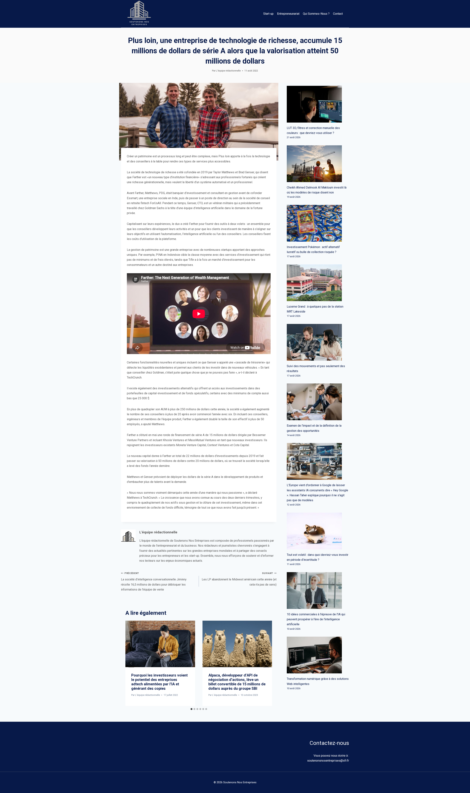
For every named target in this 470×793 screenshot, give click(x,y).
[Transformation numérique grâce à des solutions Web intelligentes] (318, 655)
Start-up (268, 13)
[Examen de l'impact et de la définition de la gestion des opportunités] (318, 401)
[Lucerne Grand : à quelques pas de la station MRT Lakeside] (318, 282)
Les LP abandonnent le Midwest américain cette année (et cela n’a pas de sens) (239, 579)
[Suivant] (266, 663)
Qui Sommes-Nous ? (316, 13)
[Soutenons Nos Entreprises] (139, 14)
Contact (338, 13)
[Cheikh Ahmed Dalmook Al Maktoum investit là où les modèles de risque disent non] (318, 163)
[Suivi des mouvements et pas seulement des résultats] (318, 342)
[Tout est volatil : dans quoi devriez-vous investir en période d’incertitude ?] (318, 531)
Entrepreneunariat (288, 13)
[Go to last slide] (131, 663)
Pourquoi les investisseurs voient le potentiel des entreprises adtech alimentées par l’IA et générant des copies (159, 682)
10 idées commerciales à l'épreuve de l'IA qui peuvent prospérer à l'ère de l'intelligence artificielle (316, 619)
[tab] (191, 709)
